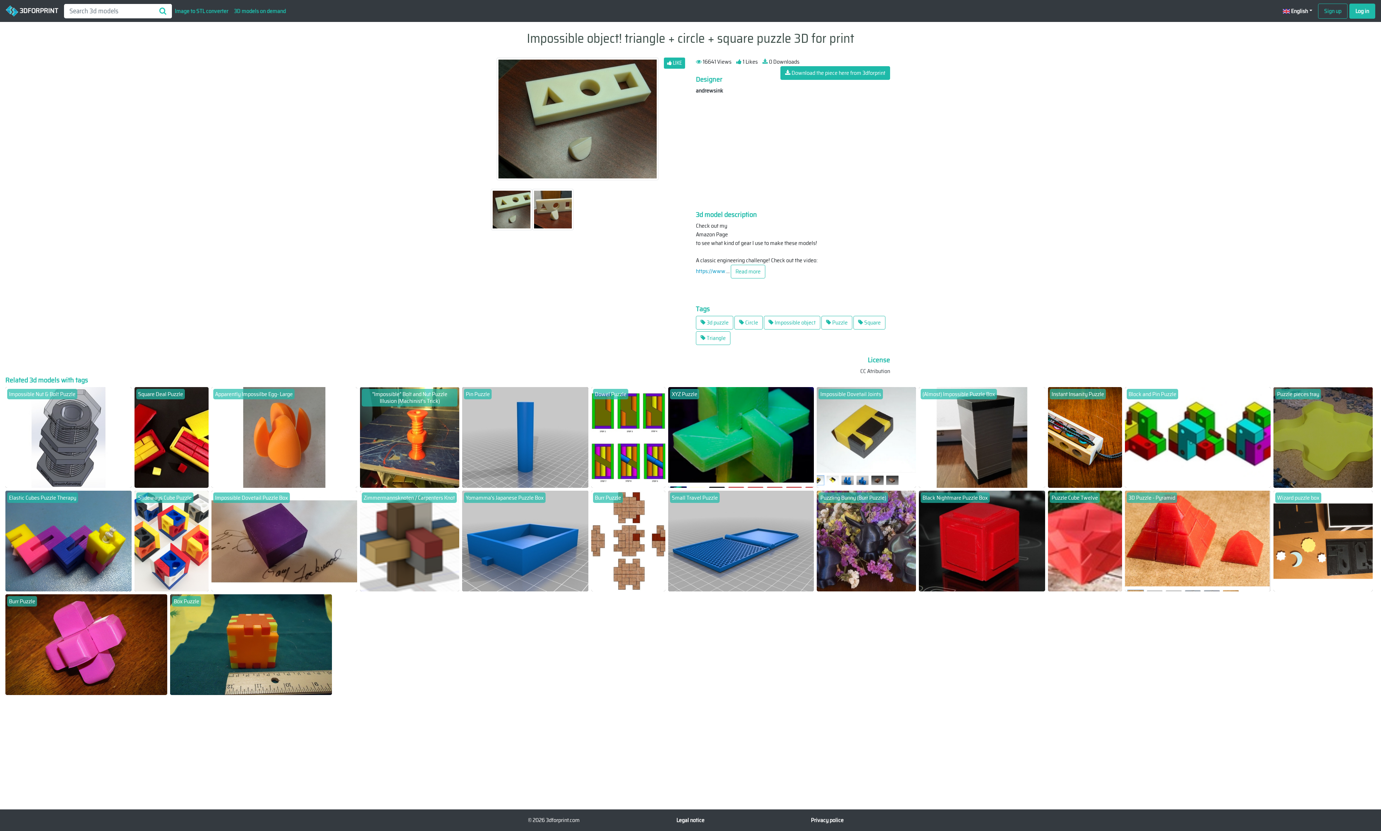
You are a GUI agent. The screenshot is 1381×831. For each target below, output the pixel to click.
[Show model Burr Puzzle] (628, 540)
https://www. (711, 271)
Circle (751, 322)
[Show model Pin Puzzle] (525, 436)
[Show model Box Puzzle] (251, 644)
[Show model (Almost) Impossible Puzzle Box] (982, 436)
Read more (748, 271)
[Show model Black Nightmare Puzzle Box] (982, 540)
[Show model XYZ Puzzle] (741, 436)
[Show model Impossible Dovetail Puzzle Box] (284, 540)
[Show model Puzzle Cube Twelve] (1085, 540)
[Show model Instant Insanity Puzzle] (1085, 436)
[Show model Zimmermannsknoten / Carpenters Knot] (409, 540)
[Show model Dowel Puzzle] (628, 436)
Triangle (716, 337)
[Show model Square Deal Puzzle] (172, 436)
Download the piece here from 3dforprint (837, 72)
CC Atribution (875, 371)
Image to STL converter (201, 10)
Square (872, 322)
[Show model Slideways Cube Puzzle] (172, 540)
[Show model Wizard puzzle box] (1323, 540)
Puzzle (839, 322)
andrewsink (709, 90)
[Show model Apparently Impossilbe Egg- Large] (284, 436)
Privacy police (827, 820)
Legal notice (690, 820)
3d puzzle (717, 322)
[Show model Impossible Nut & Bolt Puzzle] (68, 436)
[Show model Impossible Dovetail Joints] (866, 436)
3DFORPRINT (38, 10)
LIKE (677, 63)
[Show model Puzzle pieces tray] (1323, 436)
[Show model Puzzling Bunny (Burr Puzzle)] (866, 540)
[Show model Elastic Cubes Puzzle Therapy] (68, 540)
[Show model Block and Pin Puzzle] (1198, 436)
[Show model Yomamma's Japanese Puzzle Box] (525, 540)
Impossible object (795, 322)
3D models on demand (260, 10)
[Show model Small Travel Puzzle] (741, 540)
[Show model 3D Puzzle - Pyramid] (1198, 540)
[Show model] (409, 436)
